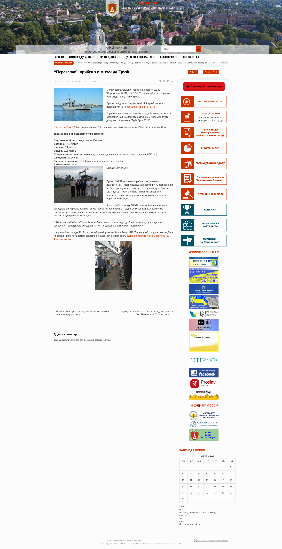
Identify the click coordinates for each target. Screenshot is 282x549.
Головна (59, 57)
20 (207, 486)
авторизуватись (102, 340)
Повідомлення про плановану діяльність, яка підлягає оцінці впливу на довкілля (82, 313)
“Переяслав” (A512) (65, 127)
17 (183, 486)
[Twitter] (159, 81)
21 (215, 486)
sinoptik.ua (195, 524)
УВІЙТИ (193, 72)
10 (183, 480)
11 (191, 480)
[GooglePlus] (163, 81)
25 (191, 493)
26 (199, 493)
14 (215, 480)
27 (207, 493)
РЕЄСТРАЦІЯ (211, 72)
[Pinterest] (167, 81)
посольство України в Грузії (139, 106)
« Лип (182, 506)
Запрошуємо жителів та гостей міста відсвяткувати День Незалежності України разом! (145, 313)
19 (199, 486)
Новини (78, 81)
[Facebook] (156, 81)
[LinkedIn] (171, 81)
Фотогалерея (191, 57)
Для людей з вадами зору (206, 86)
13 (207, 480)
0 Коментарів (90, 81)
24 (183, 493)
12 (199, 480)
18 (191, 486)
